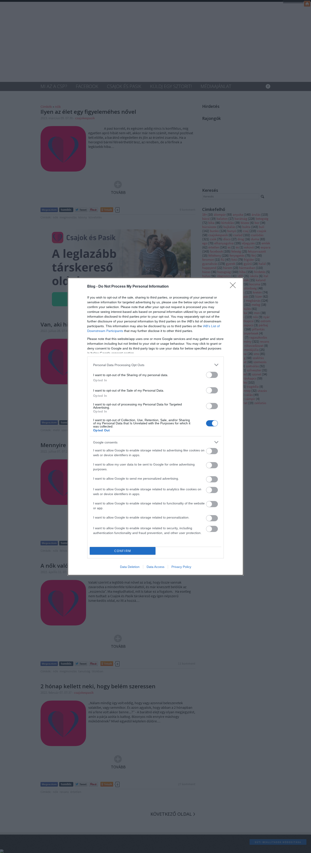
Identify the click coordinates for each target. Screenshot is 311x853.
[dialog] (155, 426)
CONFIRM (122, 551)
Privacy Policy (181, 567)
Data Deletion (130, 567)
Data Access (155, 567)
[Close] (234, 286)
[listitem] (155, 364)
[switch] (212, 375)
